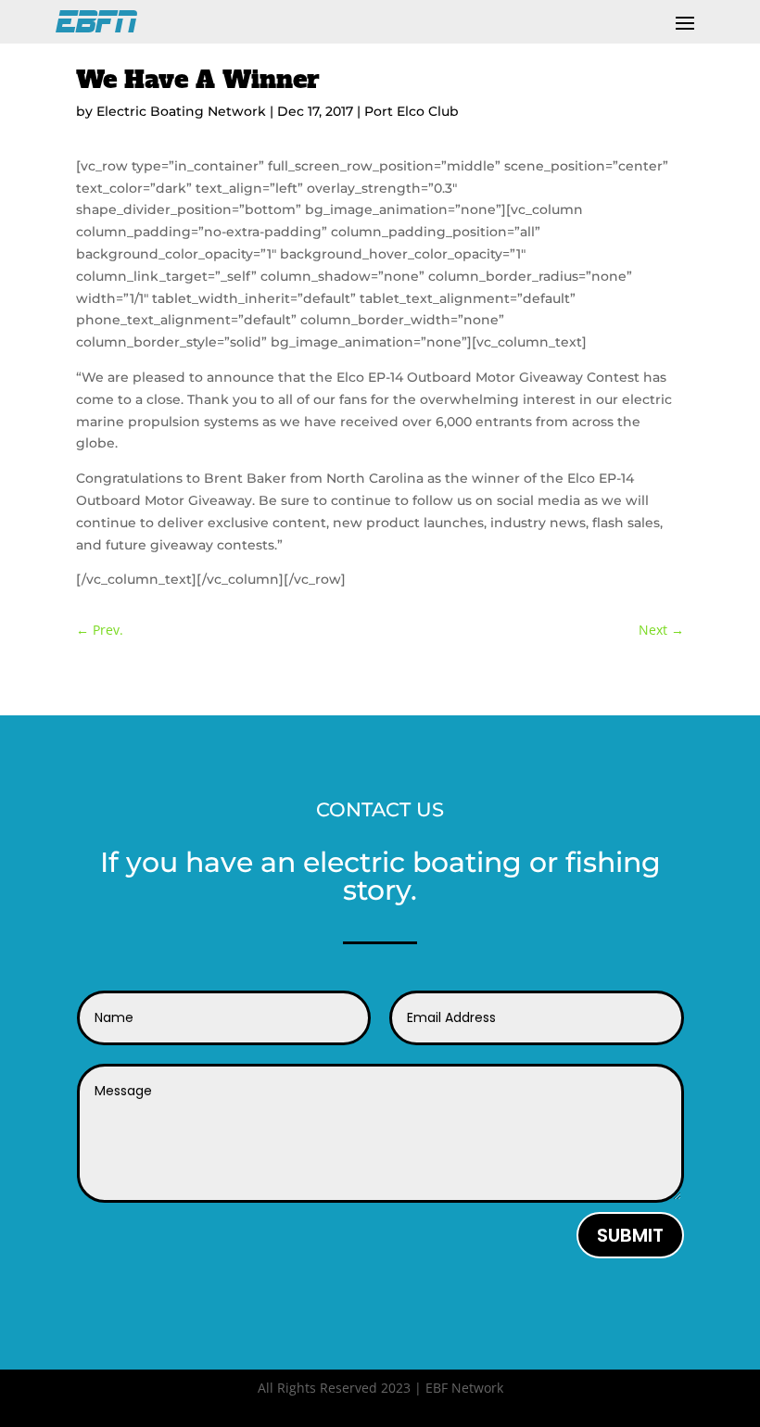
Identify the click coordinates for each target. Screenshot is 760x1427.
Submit (630, 1235)
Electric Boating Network (181, 111)
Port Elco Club (411, 111)
